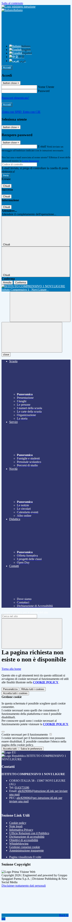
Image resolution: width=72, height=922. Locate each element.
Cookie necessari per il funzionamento (25, 734)
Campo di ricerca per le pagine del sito (25, 612)
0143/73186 (22, 787)
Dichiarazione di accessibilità (26, 836)
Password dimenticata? (15, 97)
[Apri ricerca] (40, 306)
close (6, 354)
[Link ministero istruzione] (19, 6)
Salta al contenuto (12, 3)
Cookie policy (17, 822)
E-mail (42, 146)
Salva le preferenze (31, 748)
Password (44, 91)
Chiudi (6, 186)
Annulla (7, 282)
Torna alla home (11, 668)
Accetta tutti (15, 693)
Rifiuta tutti (32, 689)
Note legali (15, 826)
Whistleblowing (18, 843)
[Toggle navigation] (32, 337)
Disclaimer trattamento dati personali (24, 885)
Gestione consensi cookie (24, 847)
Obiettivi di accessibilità (23, 840)
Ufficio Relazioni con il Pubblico (29, 833)
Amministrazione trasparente (26, 850)
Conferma (20, 282)
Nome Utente (46, 87)
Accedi (7, 67)
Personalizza (10, 689)
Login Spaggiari (30, 160)
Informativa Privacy (21, 829)
